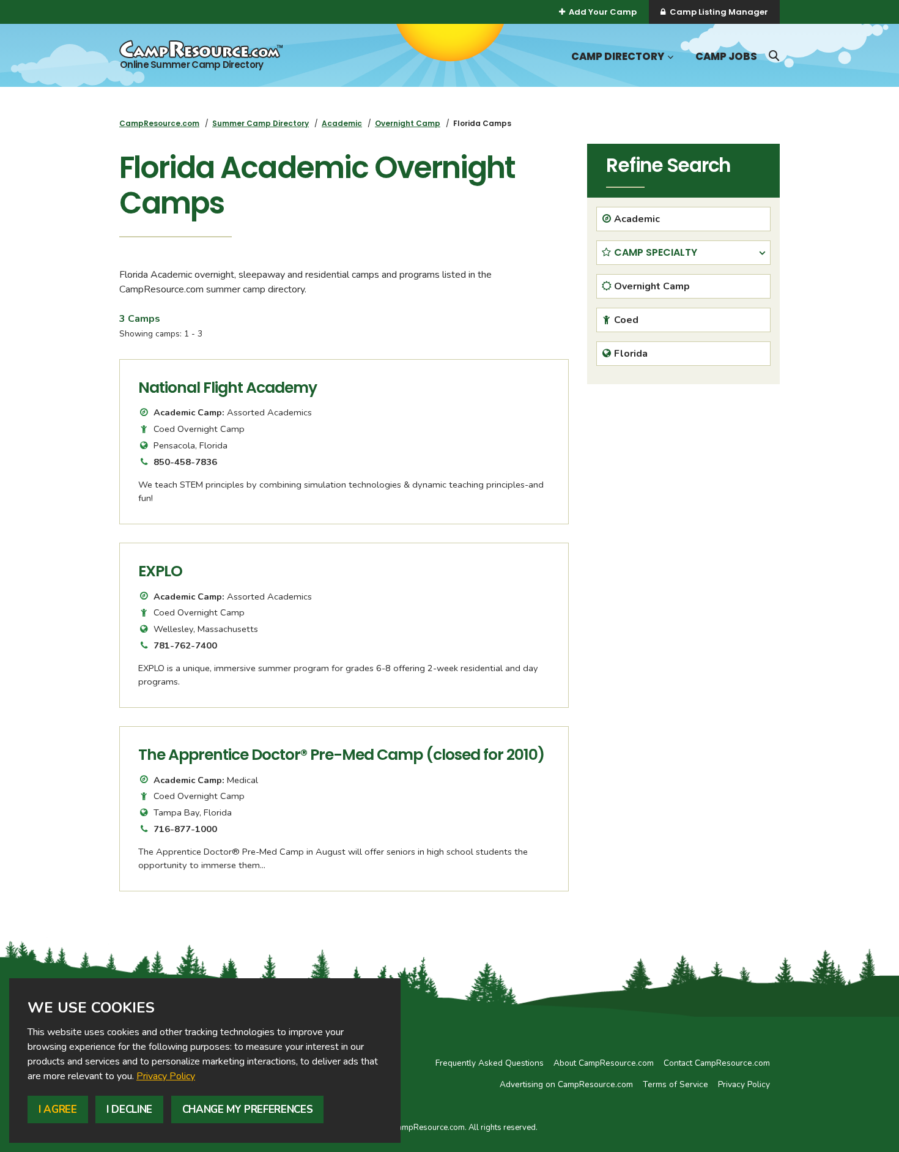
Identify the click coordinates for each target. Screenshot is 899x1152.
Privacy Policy (165, 1076)
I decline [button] (129, 1109)
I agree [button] (58, 1109)
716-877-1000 (185, 829)
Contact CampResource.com (717, 1063)
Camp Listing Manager (719, 12)
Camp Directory (617, 57)
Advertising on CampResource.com (566, 1084)
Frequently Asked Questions (489, 1063)
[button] (669, 57)
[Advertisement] (683, 479)
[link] (165, 1076)
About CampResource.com (603, 1063)
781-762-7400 (185, 645)
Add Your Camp (603, 12)
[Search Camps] (774, 56)
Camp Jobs (726, 57)
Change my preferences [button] (247, 1109)
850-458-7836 (185, 462)
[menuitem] (159, 123)
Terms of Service (675, 1084)
